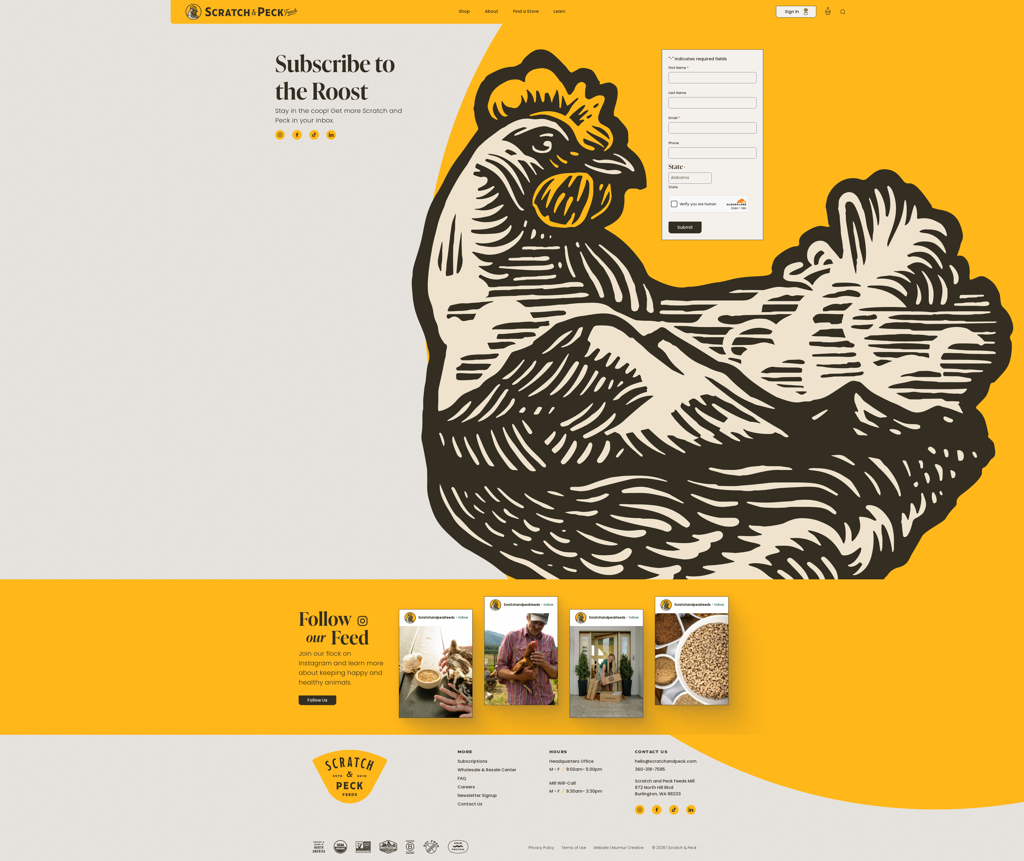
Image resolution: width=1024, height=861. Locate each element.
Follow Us (317, 700)
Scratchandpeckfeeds (436, 617)
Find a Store (526, 12)
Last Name (677, 93)
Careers (466, 787)
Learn (559, 12)
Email (674, 118)
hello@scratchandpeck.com (666, 762)
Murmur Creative (627, 848)
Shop (464, 12)
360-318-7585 (650, 770)
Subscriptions (472, 762)
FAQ (462, 779)
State (673, 187)
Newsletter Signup (477, 796)
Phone (674, 143)
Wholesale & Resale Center (487, 770)
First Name (679, 68)
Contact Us (470, 804)
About (491, 12)
